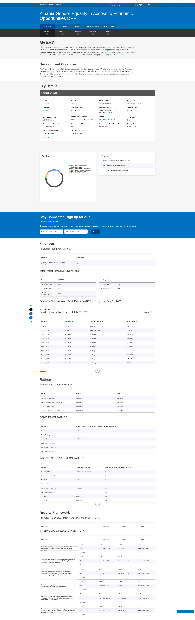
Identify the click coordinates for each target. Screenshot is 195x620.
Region (101, 117)
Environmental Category (80, 124)
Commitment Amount (51, 124)
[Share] (31, 313)
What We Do (43, 4)
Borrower (131, 100)
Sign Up (95, 231)
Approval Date (104, 108)
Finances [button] (78, 31)
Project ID (46, 100)
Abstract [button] (47, 31)
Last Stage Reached (50, 130)
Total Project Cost (50, 117)
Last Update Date (77, 130)
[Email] (31, 305)
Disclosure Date (77, 108)
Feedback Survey (186, 612)
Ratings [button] (93, 31)
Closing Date (131, 124)
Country (46, 108)
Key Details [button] (62, 31)
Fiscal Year (131, 117)
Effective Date (132, 108)
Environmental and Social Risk (110, 124)
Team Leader (104, 100)
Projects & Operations (55, 4)
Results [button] (108, 31)
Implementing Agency (79, 117)
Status (73, 100)
